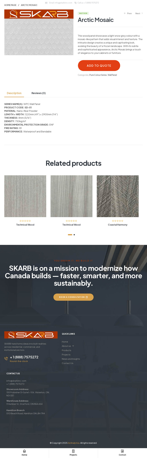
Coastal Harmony (118, 224)
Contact (122, 454)
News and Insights (71, 358)
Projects (73, 454)
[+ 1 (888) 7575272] (6, 358)
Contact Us (67, 363)
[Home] (24, 451)
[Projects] (73, 451)
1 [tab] (70, 234)
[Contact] (122, 451)
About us (66, 346)
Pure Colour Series (98, 75)
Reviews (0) (39, 93)
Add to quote (99, 65)
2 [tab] (74, 234)
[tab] (15, 93)
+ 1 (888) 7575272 (24, 357)
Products (66, 350)
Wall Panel (112, 75)
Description (14, 93)
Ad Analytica (73, 443)
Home (24, 454)
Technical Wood (25, 224)
